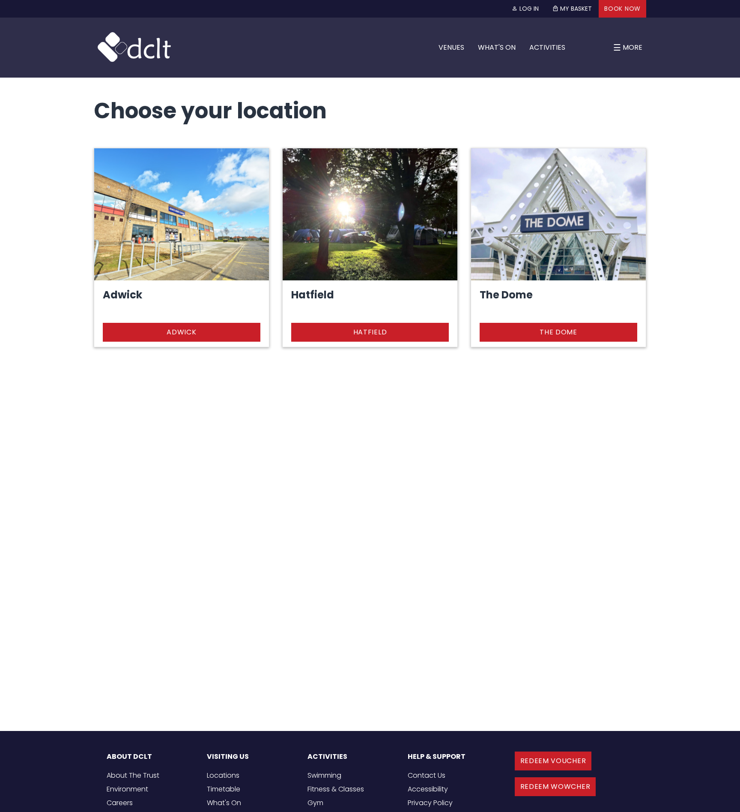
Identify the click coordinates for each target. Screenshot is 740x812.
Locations (223, 775)
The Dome (558, 332)
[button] (572, 8)
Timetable (223, 789)
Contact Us (426, 775)
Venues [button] (451, 47)
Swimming (324, 775)
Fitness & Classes (335, 789)
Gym (315, 803)
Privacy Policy (430, 803)
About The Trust (133, 775)
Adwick (181, 332)
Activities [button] (547, 47)
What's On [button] (497, 47)
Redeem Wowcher (555, 786)
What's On (224, 803)
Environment (127, 789)
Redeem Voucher (553, 761)
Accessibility (428, 789)
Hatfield (370, 332)
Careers (120, 803)
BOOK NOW (622, 8)
